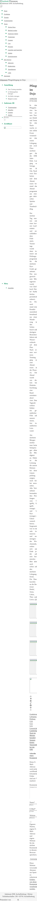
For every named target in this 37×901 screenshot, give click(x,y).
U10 (31, 721)
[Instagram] (13, 1)
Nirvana (14, 900)
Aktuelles (10, 110)
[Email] (33, 701)
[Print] (33, 707)
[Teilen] (33, 710)
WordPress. (23, 900)
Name (32, 802)
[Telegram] (33, 699)
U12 (31, 724)
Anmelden (11, 288)
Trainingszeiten (12, 107)
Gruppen (10, 112)
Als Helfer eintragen (13, 96)
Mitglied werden (12, 99)
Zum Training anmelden (15, 89)
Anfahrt (10, 115)
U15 (31, 726)
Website (32, 815)
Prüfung (32, 719)
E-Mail (33, 809)
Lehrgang (33, 717)
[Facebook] (4, 1)
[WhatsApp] (33, 696)
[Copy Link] (33, 703)
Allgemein (3, 80)
